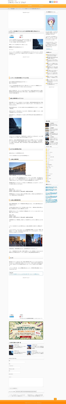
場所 (29, 318)
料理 (47, 169)
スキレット (48, 153)
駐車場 (32, 318)
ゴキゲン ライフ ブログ (17, 2)
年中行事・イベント (50, 166)
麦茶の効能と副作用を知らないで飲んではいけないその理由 (52, 55)
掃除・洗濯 (48, 167)
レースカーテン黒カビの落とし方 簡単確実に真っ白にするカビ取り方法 (52, 61)
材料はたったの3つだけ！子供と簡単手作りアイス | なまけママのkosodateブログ (51, 201)
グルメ (48, 150)
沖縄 (47, 170)
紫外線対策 (48, 175)
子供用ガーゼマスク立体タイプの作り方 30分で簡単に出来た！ (52, 71)
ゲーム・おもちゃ (49, 152)
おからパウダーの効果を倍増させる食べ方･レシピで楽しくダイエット (52, 74)
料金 (30, 318)
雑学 (47, 180)
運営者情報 (30, 5)
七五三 (48, 163)
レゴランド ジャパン (18, 8)
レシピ (48, 161)
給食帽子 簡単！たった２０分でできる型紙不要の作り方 (52, 84)
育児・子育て (49, 178)
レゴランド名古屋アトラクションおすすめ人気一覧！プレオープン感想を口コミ (24, 274)
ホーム (10, 6)
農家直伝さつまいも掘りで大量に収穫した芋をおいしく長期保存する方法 (52, 68)
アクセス (22, 318)
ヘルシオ (48, 158)
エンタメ (48, 149)
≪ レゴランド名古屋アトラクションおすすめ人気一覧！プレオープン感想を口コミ (17, 395)
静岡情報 (48, 181)
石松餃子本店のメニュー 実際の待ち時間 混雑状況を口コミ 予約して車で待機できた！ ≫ (35, 395)
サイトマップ (18, 6)
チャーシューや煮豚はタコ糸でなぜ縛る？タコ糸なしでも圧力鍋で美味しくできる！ (52, 64)
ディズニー (48, 155)
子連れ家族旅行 (12, 8)
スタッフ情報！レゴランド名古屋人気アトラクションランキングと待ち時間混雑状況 (38, 347)
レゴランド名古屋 (26, 318)
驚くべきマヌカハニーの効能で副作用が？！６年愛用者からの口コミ (52, 77)
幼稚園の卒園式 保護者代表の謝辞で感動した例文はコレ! (52, 58)
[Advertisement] (26, 20)
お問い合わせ (41, 6)
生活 (47, 172)
